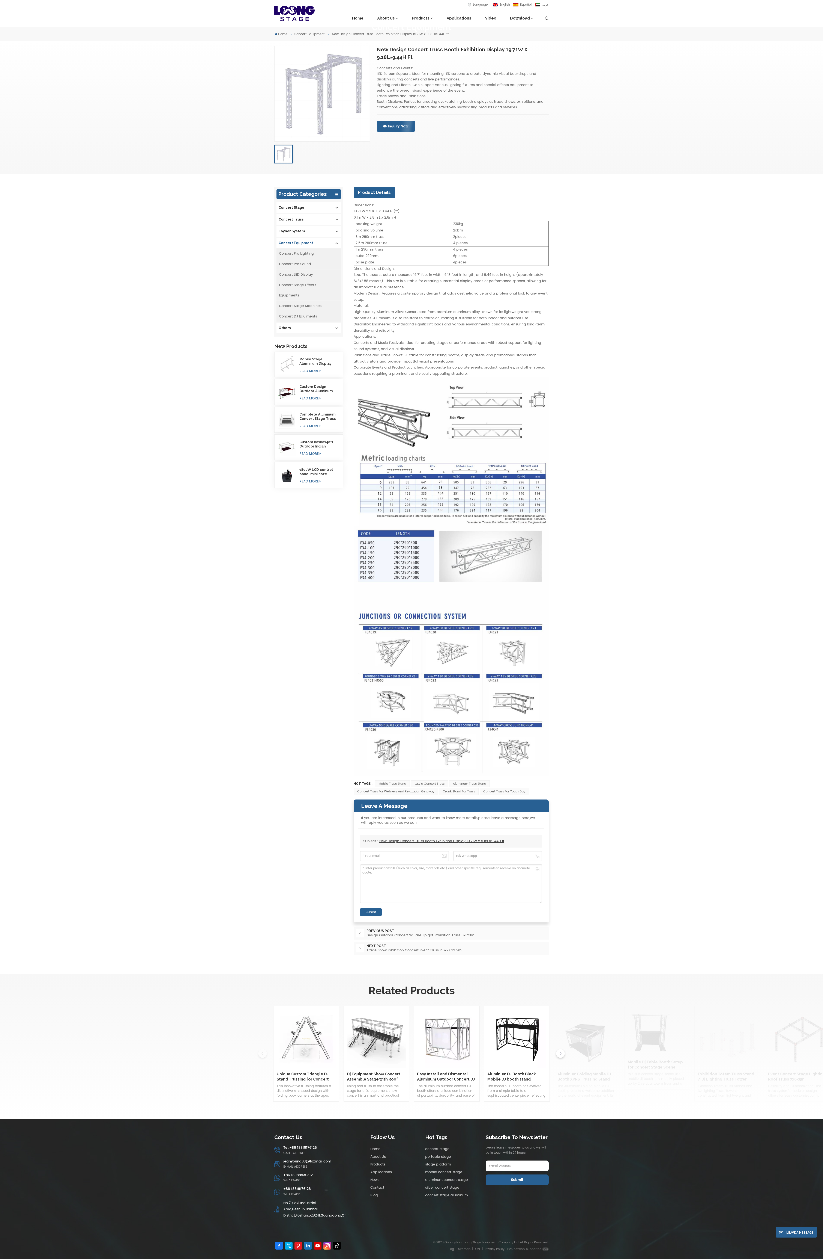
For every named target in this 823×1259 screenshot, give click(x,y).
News (374, 1180)
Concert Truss (291, 219)
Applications (459, 18)
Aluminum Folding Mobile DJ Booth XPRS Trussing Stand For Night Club (584, 1077)
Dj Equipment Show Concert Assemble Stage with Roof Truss (373, 1077)
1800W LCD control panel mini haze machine (316, 472)
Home (357, 18)
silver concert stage (442, 1187)
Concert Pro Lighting (296, 253)
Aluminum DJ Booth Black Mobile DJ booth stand (511, 1076)
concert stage (437, 1149)
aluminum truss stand (469, 783)
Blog (374, 1195)
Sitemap (464, 1249)
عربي (545, 4)
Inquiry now (398, 126)
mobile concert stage (443, 1172)
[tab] (374, 192)
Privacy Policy (495, 1249)
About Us (386, 18)
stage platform (438, 1164)
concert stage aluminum (446, 1195)
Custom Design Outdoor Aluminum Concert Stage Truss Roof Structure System (317, 389)
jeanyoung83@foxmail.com (307, 1161)
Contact (377, 1187)
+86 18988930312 (298, 1175)
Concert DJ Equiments (298, 316)
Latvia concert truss (430, 783)
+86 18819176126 (297, 1188)
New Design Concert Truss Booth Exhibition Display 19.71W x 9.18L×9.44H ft (441, 841)
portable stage (438, 1156)
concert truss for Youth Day (504, 791)
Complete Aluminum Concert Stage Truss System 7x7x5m (317, 416)
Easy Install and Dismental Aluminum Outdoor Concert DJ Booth (446, 1077)
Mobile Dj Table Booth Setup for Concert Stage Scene (655, 1064)
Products (421, 18)
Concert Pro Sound (295, 264)
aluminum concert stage (446, 1180)
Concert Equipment (309, 34)
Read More (309, 371)
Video (490, 18)
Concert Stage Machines (300, 306)
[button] (560, 1053)
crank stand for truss (459, 791)
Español (526, 4)
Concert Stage (291, 208)
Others (285, 328)
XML (478, 1249)
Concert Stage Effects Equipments (297, 290)
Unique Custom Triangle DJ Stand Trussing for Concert (303, 1076)
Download (520, 18)
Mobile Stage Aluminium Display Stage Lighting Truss (317, 361)
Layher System (292, 231)
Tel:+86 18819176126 (300, 1147)
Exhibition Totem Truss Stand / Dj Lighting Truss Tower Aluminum (726, 1077)
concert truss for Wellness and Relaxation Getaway (395, 791)
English (505, 4)
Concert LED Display (296, 274)
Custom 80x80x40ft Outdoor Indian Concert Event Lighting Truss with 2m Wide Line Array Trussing (319, 444)
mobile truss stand (392, 783)
